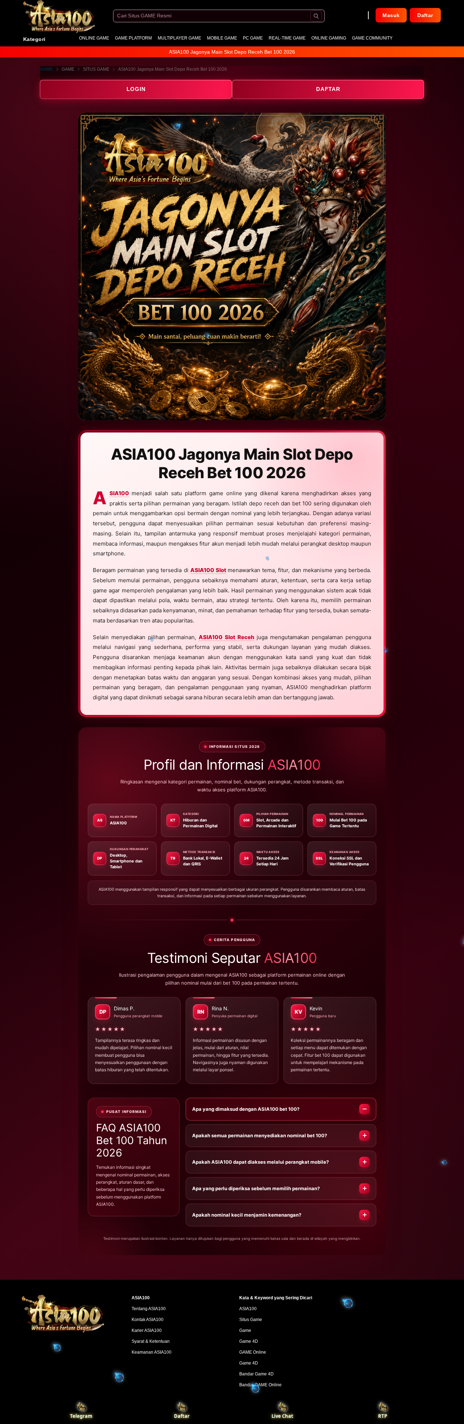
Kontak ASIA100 (147, 1319)
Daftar (182, 1416)
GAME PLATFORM (133, 38)
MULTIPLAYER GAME (179, 38)
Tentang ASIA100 (149, 1308)
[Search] (316, 16)
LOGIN (136, 89)
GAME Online (252, 1352)
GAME (46, 69)
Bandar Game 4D (256, 1374)
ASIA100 (119, 493)
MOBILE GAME (222, 38)
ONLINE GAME (94, 38)
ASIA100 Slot (208, 570)
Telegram (81, 1416)
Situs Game (250, 1319)
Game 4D (248, 1341)
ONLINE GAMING (328, 38)
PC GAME (253, 38)
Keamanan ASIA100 (151, 1352)
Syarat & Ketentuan (151, 1341)
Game (245, 1330)
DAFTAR (328, 89)
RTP (382, 1416)
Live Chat (282, 1416)
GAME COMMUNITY (372, 38)
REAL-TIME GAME (287, 38)
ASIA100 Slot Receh (226, 637)
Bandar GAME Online (260, 1384)
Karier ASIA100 (147, 1330)
